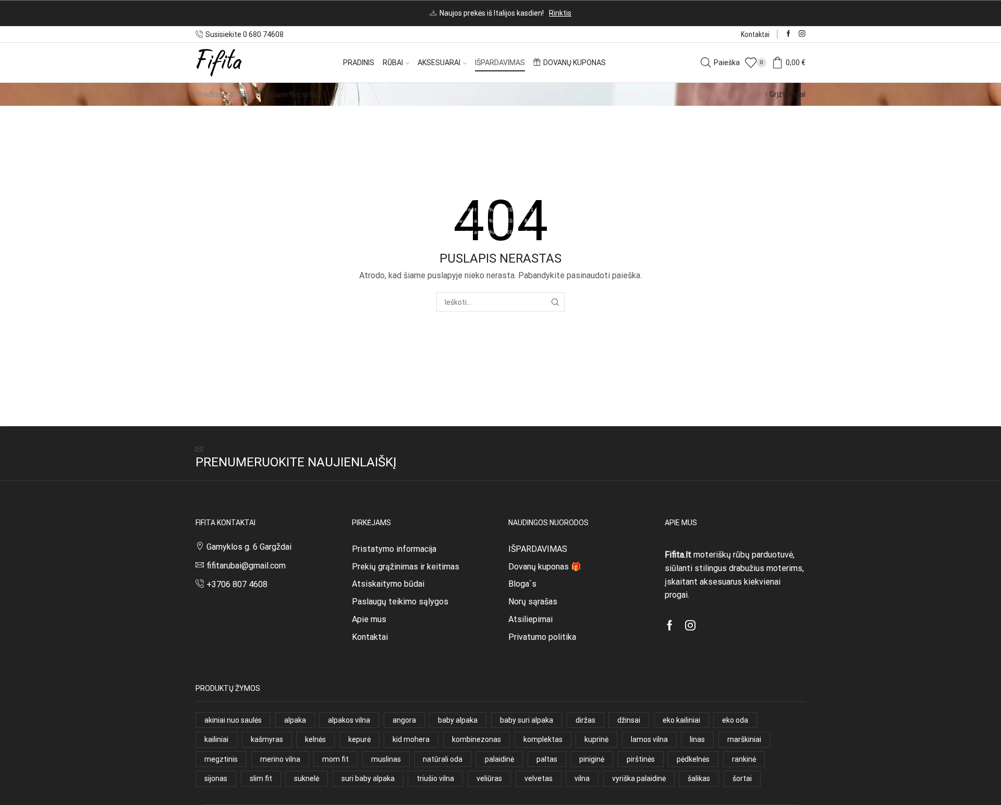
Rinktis (560, 13)
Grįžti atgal (787, 94)
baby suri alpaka (526, 720)
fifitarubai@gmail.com (246, 566)
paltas (546, 759)
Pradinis (358, 62)
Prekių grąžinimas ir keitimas (405, 567)
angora (404, 720)
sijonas (215, 778)
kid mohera (411, 739)
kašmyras (267, 739)
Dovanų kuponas (574, 62)
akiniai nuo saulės (233, 720)
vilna (582, 778)
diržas (585, 720)
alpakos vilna (349, 720)
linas (697, 739)
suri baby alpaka (368, 778)
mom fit (335, 759)
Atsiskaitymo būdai (388, 584)
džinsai (628, 720)
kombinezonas (476, 739)
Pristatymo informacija (394, 549)
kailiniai (216, 739)
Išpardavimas (500, 62)
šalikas (699, 778)
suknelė (306, 778)
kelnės (315, 739)
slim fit (261, 778)
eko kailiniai (681, 720)
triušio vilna (435, 778)
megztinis (221, 759)
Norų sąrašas (532, 601)
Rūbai (393, 62)
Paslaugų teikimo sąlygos (400, 601)
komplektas (543, 739)
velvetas (538, 778)
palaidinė (499, 759)
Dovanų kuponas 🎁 (544, 567)
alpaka (295, 720)
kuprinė (596, 739)
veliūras (489, 778)
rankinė (744, 759)
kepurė (359, 739)
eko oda (735, 720)
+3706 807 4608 (236, 584)
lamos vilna (649, 739)
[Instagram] (802, 34)
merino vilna (280, 759)
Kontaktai (755, 34)
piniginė (591, 759)
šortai (742, 778)
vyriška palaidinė (639, 778)
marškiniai (744, 739)
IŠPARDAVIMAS (537, 549)
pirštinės (641, 759)
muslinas (386, 759)
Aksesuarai (439, 62)
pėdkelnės (693, 759)
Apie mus (369, 619)
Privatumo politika (542, 637)
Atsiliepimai (530, 619)
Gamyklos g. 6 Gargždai (248, 547)
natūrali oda (442, 759)
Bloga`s (522, 584)
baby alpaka (458, 720)
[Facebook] (788, 34)
